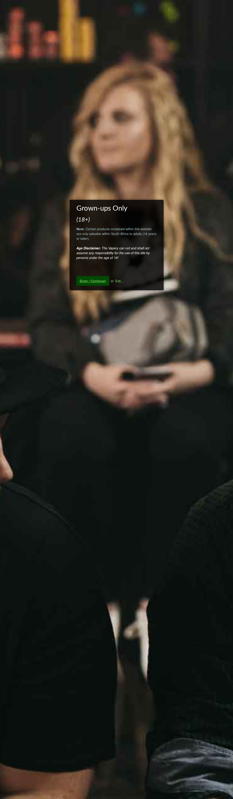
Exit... (119, 281)
